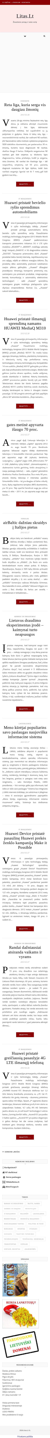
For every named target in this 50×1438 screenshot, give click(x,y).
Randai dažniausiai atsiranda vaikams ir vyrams (25, 952)
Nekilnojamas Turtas (14, 1224)
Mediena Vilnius (9, 1374)
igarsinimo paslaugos (11, 1386)
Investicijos (30, 1209)
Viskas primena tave (10, 1402)
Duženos (6, 1408)
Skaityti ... (25, 184)
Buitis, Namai (34, 1203)
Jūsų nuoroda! (11, 1395)
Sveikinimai (7, 1383)
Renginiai (8, 1229)
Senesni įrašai (12, 1152)
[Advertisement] (25, 66)
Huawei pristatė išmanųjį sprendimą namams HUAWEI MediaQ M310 (25, 323)
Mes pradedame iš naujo (12, 1414)
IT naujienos (25, 199)
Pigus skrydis (7, 1377)
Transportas (10, 1244)
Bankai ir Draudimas (25, 617)
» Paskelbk (16, 2)
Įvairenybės (30, 1249)
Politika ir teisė (36, 1224)
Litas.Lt (25, 16)
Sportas (21, 1229)
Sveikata (25, 101)
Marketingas (10, 1219)
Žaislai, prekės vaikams (12, 1371)
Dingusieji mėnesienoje (12, 1405)
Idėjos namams (8, 1392)
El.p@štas (6, 2)
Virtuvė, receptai (12, 1249)
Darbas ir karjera (12, 1209)
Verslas (25, 519)
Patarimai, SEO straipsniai (13, 1380)
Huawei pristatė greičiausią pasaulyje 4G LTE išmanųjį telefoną (25, 1058)
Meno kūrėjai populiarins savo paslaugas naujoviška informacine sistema (25, 732)
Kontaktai (26, 2)
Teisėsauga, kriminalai (33, 1239)
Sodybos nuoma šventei (12, 1389)
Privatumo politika (25, 1436)
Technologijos (11, 1239)
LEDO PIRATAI (8, 1411)
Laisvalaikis (25, 724)
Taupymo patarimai (25, 1234)
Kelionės (24, 1214)
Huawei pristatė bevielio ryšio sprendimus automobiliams (25, 207)
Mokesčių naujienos (30, 1219)
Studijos (33, 1229)
